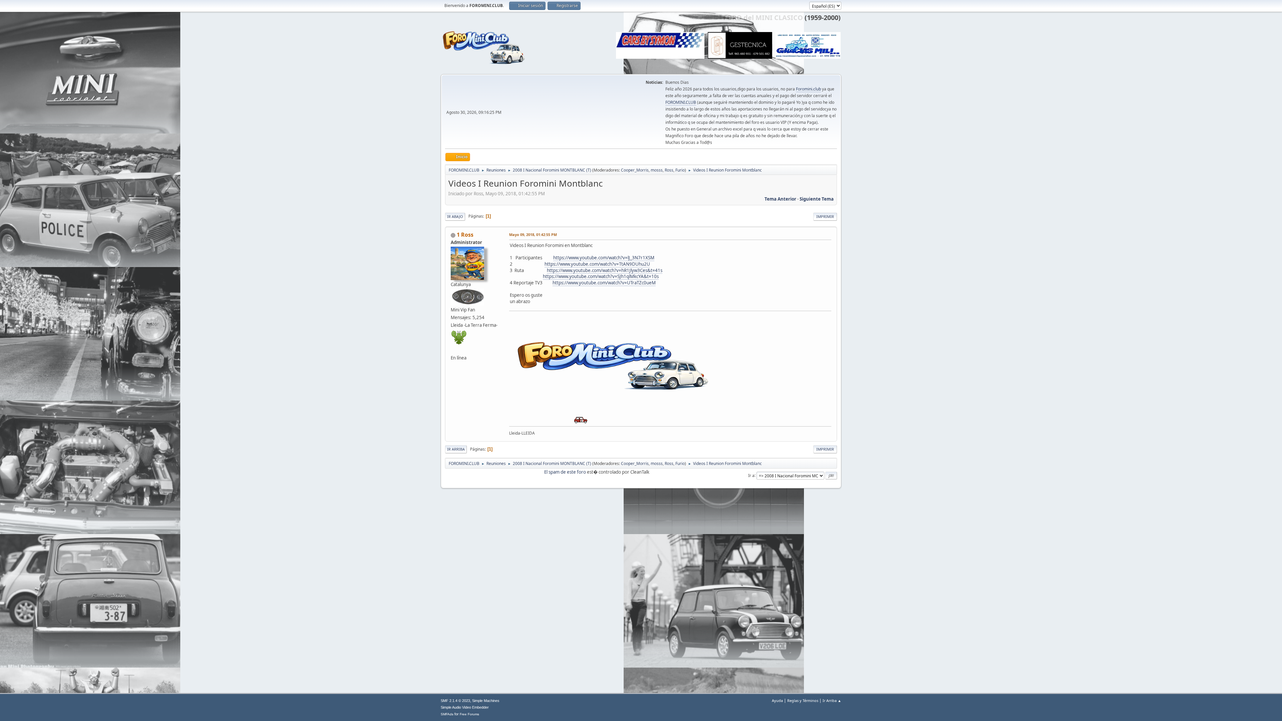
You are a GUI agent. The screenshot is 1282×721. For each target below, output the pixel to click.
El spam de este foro (565, 472)
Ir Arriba (456, 449)
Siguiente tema (817, 199)
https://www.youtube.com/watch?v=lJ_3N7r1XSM (603, 258)
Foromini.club (808, 89)
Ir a (751, 475)
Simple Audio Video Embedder (465, 707)
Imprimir (825, 216)
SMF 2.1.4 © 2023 (455, 701)
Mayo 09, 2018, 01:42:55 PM (533, 234)
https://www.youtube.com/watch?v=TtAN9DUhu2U (597, 264)
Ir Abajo (455, 216)
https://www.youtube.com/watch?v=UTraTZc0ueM (604, 283)
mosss (657, 170)
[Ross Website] (453, 350)
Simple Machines (485, 701)
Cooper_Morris (635, 170)
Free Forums (469, 714)
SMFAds (447, 714)
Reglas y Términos (802, 700)
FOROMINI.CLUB (680, 102)
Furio (680, 170)
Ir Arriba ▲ (832, 700)
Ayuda (777, 700)
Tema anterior (780, 199)
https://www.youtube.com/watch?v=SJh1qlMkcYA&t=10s (601, 276)
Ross (669, 170)
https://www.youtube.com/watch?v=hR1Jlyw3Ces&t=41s (604, 270)
